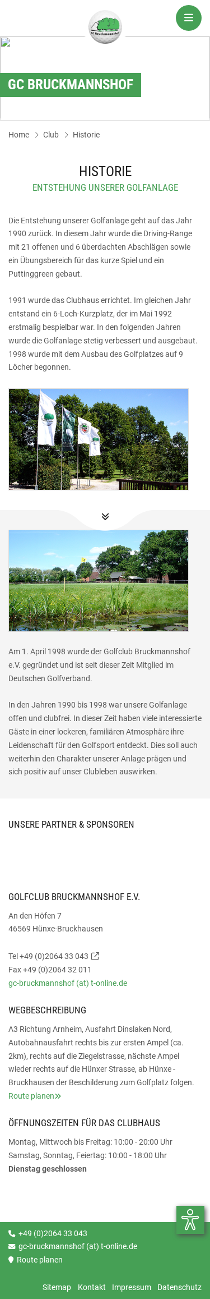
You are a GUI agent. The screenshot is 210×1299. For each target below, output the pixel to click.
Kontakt (92, 1287)
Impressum (131, 1287)
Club (51, 134)
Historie (86, 134)
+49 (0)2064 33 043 (54, 956)
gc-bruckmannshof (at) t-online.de (67, 983)
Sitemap (57, 1287)
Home (18, 134)
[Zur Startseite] (105, 28)
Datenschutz (179, 1287)
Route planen (31, 1095)
